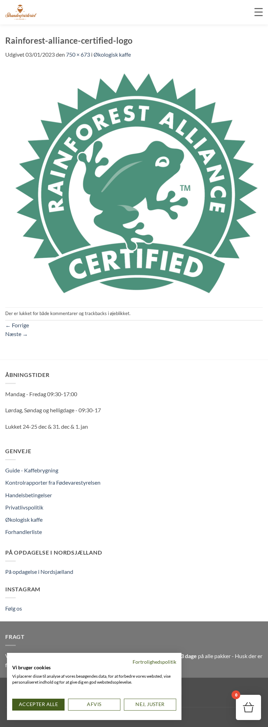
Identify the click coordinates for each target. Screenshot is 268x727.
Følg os (13, 608)
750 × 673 (78, 54)
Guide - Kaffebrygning (31, 470)
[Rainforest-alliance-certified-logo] (134, 182)
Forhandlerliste (23, 531)
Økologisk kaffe (112, 54)
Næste (16, 333)
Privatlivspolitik (24, 507)
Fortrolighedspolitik (154, 662)
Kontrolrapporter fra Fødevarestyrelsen (52, 482)
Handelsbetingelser (28, 495)
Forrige (17, 325)
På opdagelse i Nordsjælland (39, 571)
